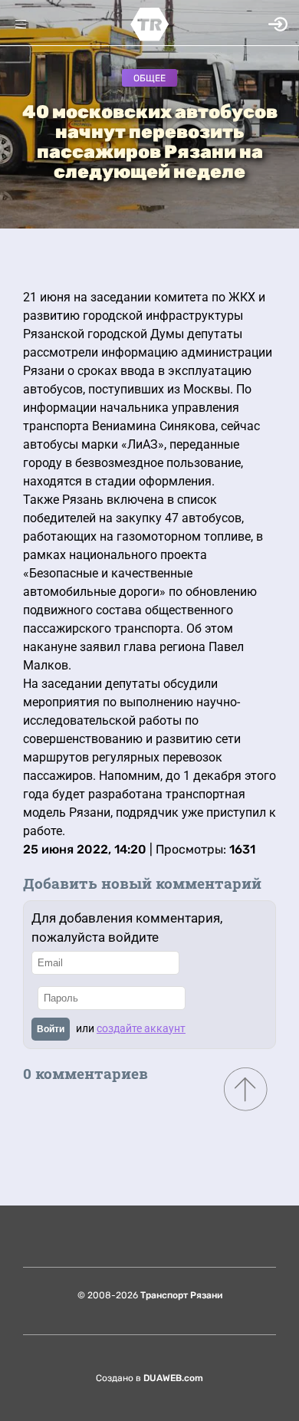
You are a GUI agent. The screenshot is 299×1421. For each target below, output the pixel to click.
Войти (50, 1029)
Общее (149, 78)
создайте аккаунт (141, 1028)
